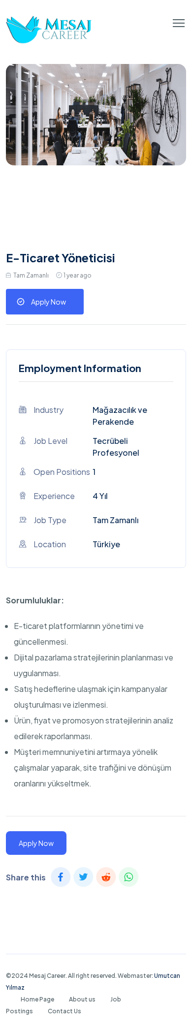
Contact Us (64, 1011)
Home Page (37, 999)
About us (82, 999)
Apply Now (48, 301)
